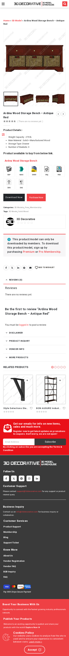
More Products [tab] (18, 357)
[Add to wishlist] (31, 408)
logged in (24, 325)
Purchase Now (36, 197)
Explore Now (32, 627)
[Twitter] (14, 478)
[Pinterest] (21, 478)
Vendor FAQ (9, 566)
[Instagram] (29, 478)
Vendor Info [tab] (16, 349)
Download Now (14, 197)
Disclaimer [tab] (16, 332)
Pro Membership (49, 251)
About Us (8, 555)
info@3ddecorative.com (27, 512)
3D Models (19, 207)
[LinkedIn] (37, 478)
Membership (36, 207)
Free (27, 207)
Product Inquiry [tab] (19, 341)
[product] (18, 389)
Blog (5, 537)
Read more (27, 380)
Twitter (12, 267)
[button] (64, 3)
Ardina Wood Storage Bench (20, 160)
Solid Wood (23, 211)
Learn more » (35, 642)
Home (6, 20)
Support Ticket (11, 542)
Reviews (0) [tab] (15, 280)
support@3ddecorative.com (29, 491)
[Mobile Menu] (3, 3)
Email (30, 267)
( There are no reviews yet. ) (30, 121)
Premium (29, 251)
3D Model (17, 20)
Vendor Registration (14, 561)
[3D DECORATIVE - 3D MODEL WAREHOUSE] (34, 4)
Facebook (6, 267)
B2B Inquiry (9, 571)
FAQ (5, 577)
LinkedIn (18, 267)
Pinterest (24, 267)
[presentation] (7, 59)
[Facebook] (6, 478)
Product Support (12, 526)
